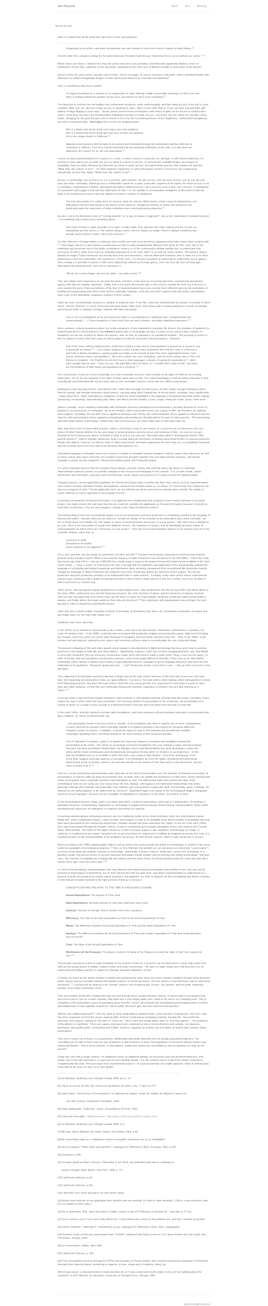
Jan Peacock (66, 6)
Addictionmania (95, 1116)
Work (174, 6)
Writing (202, 6)
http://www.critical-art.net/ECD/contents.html (132, 1116)
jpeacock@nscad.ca (197, 1304)
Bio (187, 6)
